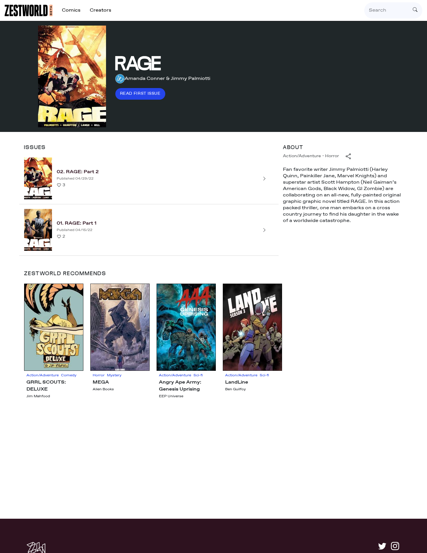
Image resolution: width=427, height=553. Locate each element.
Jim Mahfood (38, 396)
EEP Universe (171, 396)
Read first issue (140, 93)
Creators (100, 10)
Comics (71, 10)
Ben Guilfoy (235, 389)
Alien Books (103, 389)
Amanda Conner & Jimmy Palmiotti (167, 79)
